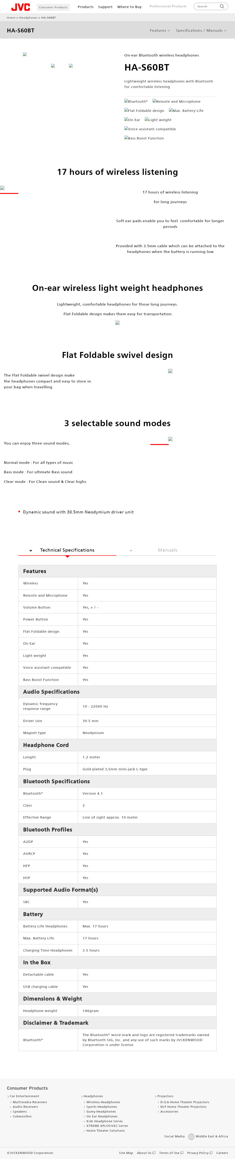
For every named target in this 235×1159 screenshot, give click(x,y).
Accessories (169, 1111)
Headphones (28, 17)
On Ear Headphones (102, 1116)
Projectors (165, 1096)
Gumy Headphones (101, 1111)
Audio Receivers (25, 1106)
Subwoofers (22, 1116)
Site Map (126, 1153)
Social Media (174, 1136)
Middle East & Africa (212, 1136)
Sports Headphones (102, 1106)
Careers (222, 1153)
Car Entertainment (24, 1096)
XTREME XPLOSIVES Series (107, 1126)
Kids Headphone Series (105, 1121)
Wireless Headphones (103, 1102)
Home (11, 17)
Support (105, 7)
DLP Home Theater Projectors (183, 1106)
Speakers (20, 1111)
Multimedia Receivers (30, 1102)
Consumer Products (53, 7)
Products (86, 7)
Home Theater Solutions (106, 1130)
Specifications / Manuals (199, 30)
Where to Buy (129, 7)
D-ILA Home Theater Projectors (184, 1102)
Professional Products (168, 6)
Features (158, 30)
